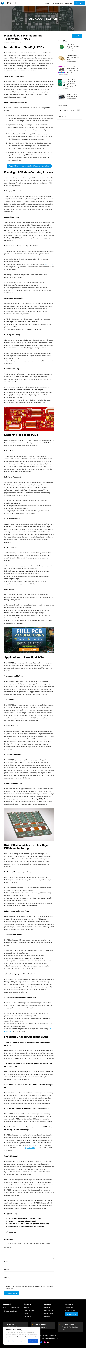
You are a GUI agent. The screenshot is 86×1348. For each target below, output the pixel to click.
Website (7, 1278)
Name (6, 1261)
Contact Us (27, 1316)
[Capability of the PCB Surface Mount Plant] (61, 58)
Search (76, 36)
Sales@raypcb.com (41, 1327)
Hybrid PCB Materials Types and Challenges (73, 46)
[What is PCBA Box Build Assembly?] (61, 97)
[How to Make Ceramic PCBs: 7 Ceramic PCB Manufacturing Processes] (61, 82)
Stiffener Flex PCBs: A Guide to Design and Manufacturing (28, 1223)
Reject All (22, 1341)
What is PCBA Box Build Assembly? (72, 95)
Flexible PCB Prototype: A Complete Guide (22, 1221)
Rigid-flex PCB (30, 1148)
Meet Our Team (29, 1311)
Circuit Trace (48, 264)
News (26, 1313)
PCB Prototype (41, 1042)
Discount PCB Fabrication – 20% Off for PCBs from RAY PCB (72, 69)
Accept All (33, 1341)
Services (47, 1307)
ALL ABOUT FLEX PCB (43, 18)
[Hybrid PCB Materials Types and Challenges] (61, 47)
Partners (47, 1316)
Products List (48, 1311)
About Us (27, 1307)
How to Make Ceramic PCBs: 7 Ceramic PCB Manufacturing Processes (72, 83)
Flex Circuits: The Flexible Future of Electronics (24, 1218)
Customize (11, 1341)
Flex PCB (11, 3)
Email (6, 1270)
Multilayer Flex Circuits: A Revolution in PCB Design (26, 1226)
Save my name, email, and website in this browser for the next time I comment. (29, 1287)
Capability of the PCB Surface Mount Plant (73, 57)
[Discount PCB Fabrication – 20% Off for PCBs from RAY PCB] (61, 69)
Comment (8, 1247)
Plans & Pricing (49, 1313)
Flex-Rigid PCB (33, 47)
